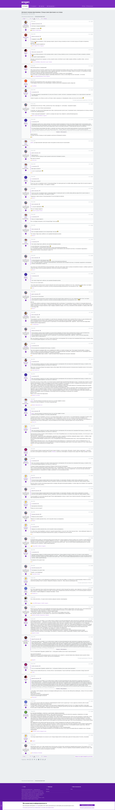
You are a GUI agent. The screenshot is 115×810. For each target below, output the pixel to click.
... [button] (28, 18)
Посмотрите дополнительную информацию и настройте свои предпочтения (38, 807)
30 (34, 18)
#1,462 (91, 176)
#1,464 (91, 201)
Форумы (47, 789)
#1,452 (91, 34)
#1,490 (91, 587)
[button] (37, 6)
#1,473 (91, 343)
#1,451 (92, 21)
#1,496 (91, 676)
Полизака (54, 451)
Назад (24, 18)
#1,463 (91, 188)
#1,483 (91, 501)
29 (32, 18)
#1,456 (91, 89)
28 (30, 18)
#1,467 (91, 239)
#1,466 (91, 225)
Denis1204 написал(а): (36, 567)
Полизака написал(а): (36, 514)
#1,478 (91, 425)
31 (36, 18)
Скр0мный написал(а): (36, 23)
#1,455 (91, 80)
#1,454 (91, 65)
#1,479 (91, 448)
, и (37, 210)
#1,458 (91, 119)
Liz (31, 170)
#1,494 (91, 636)
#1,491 (92, 597)
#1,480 (91, 458)
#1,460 (91, 150)
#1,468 (91, 255)
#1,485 (91, 524)
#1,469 (91, 273)
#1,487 (91, 549)
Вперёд (45, 18)
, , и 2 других (39, 115)
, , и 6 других (41, 76)
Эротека (47, 791)
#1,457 (91, 103)
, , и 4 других (38, 45)
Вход (72, 789)
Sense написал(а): (35, 204)
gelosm (32, 142)
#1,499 (91, 735)
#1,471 (92, 312)
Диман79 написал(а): (36, 477)
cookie (36, 805)
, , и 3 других (40, 615)
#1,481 (92, 475)
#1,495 (91, 663)
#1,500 (91, 744)
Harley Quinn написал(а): (36, 51)
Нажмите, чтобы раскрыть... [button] (61, 131)
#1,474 (92, 359)
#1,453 (91, 49)
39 (41, 18)
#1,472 (91, 328)
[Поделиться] (89, 21)
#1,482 (91, 488)
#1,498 (91, 711)
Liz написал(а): (34, 92)
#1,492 (91, 607)
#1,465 (91, 214)
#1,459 (91, 140)
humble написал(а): (35, 666)
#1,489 (91, 577)
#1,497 (91, 701)
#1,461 (92, 164)
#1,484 (91, 512)
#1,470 (91, 291)
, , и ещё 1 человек (42, 61)
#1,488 (91, 565)
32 (38, 18)
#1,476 (91, 399)
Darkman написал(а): (35, 36)
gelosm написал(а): (35, 152)
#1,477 (92, 408)
